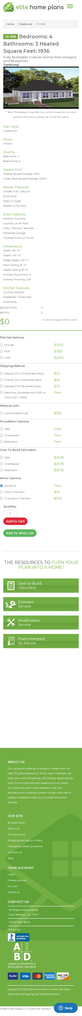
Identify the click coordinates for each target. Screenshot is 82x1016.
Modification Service (29, 622)
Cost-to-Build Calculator (30, 585)
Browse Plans (16, 822)
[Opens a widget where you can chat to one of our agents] (66, 1008)
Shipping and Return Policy (25, 840)
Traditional (25, 24)
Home (10, 24)
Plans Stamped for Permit (31, 641)
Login (11, 874)
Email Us (14, 929)
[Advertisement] (41, 702)
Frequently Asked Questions (25, 846)
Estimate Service (25, 604)
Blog (11, 858)
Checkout (14, 892)
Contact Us (15, 852)
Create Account (17, 880)
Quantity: (9, 506)
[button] (16, 811)
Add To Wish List (20, 533)
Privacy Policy (17, 834)
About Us (13, 828)
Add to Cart (15, 521)
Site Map (64, 989)
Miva (56, 994)
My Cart (13, 886)
